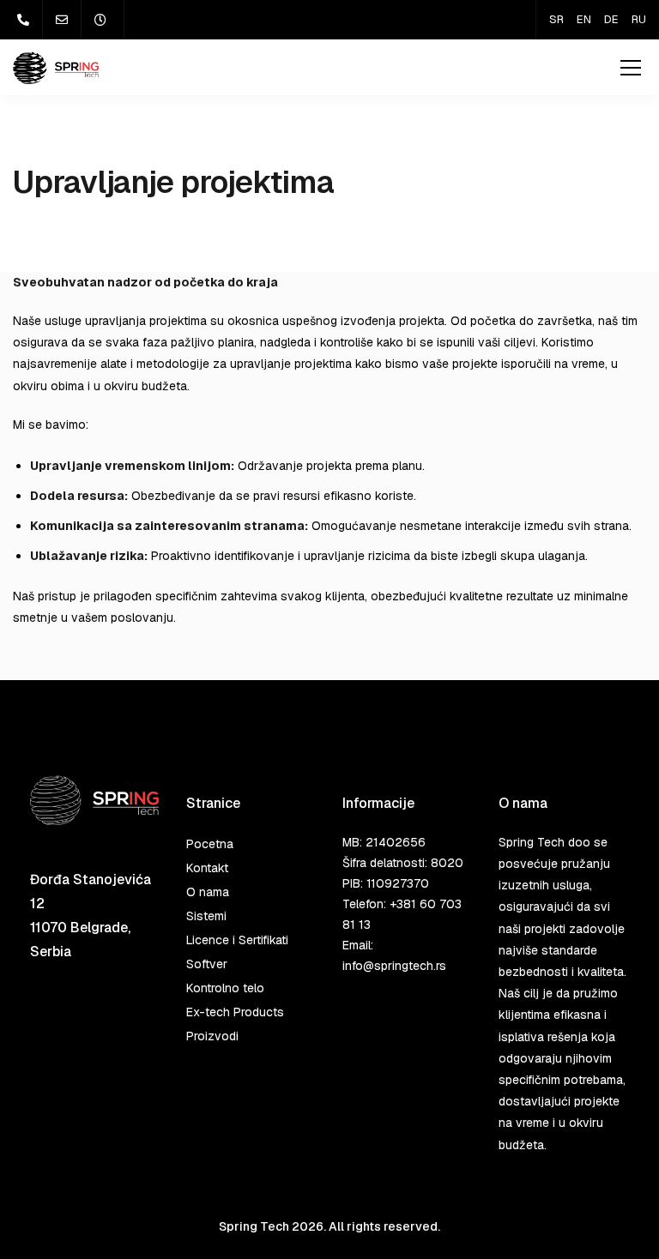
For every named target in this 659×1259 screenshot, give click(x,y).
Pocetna (209, 844)
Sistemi (206, 916)
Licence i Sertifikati (237, 940)
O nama (207, 892)
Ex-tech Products (235, 1012)
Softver (206, 964)
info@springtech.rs (394, 965)
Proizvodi (212, 1036)
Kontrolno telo (225, 988)
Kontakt (207, 868)
